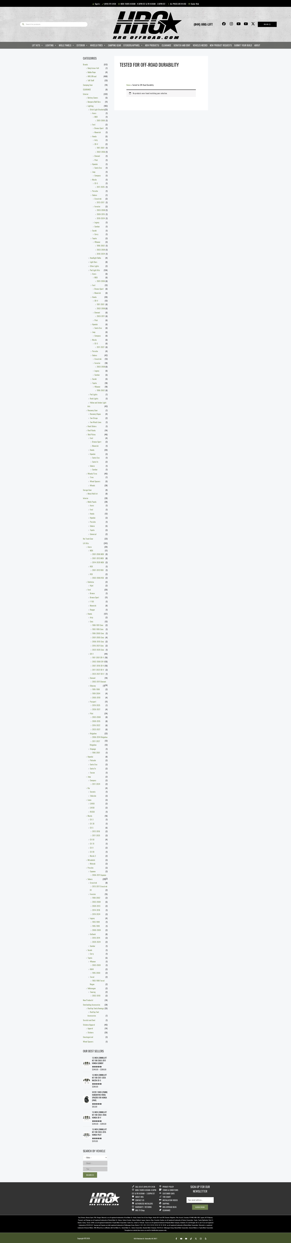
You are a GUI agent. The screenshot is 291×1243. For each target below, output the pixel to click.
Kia (89, 788)
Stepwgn (93, 749)
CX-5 (96, 183)
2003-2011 (101, 316)
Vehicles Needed (200, 45)
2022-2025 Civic (98, 649)
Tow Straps (94, 418)
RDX (91, 566)
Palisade (93, 760)
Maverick (97, 132)
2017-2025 (101, 187)
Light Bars (93, 262)
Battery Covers (93, 97)
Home (128, 85)
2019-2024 (101, 218)
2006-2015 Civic (98, 641)
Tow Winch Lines (95, 422)
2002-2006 (101, 152)
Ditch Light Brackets (97, 109)
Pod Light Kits (95, 270)
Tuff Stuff (91, 80)
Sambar (97, 226)
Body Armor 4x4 (93, 68)
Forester (97, 206)
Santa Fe (95, 461)
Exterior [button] (81, 45)
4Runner (97, 242)
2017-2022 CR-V (98, 669)
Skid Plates (92, 434)
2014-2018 (96, 910)
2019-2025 (96, 705)
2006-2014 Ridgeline (99, 737)
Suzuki (94, 230)
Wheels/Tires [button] (96, 45)
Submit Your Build (243, 45)
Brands (85, 64)
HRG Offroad (92, 76)
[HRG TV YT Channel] (181, 1239)
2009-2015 (101, 214)
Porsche (95, 191)
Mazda (94, 179)
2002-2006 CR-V (98, 661)
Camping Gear (114, 45)
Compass (97, 175)
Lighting (90, 106)
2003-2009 (101, 249)
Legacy (96, 222)
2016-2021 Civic (98, 645)
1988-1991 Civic (97, 625)
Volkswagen (92, 988)
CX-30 (92, 823)
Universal (93, 534)
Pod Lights (93, 394)
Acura (94, 113)
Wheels (92, 485)
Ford (93, 124)
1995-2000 (96, 973)
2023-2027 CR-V (98, 674)
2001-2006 (101, 120)
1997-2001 (100, 147)
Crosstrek (97, 198)
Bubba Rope (92, 72)
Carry (96, 234)
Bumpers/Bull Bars (94, 101)
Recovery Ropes (95, 414)
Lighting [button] (49, 45)
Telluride (93, 795)
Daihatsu (91, 582)
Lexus (89, 800)
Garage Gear (87, 490)
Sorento (92, 791)
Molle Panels (65, 45)
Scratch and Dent (182, 45)
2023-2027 (96, 729)
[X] (196, 1239)
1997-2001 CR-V (98, 657)
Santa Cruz (98, 167)
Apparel (90, 1028)
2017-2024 (96, 784)
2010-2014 (96, 937)
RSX (91, 574)
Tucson (92, 772)
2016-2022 (96, 725)
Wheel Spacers (95, 481)
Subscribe (200, 1207)
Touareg (92, 992)
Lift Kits (36, 45)
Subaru (94, 195)
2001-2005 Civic (98, 637)
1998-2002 (96, 897)
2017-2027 (100, 347)
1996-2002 (101, 245)
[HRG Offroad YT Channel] (186, 1239)
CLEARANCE (166, 45)
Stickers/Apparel (131, 45)
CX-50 (92, 839)
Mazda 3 (93, 856)
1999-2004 (96, 693)
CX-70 (92, 843)
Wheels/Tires (92, 473)
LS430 (92, 807)
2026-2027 (96, 709)
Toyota (94, 238)
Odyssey (93, 685)
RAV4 (92, 969)
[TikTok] (191, 1239)
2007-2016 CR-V (98, 665)
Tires (92, 477)
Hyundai (95, 164)
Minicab (92, 863)
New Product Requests (221, 45)
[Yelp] (206, 1239)
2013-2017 (100, 202)
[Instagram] (201, 1239)
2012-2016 (96, 831)
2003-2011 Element (99, 681)
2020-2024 (96, 942)
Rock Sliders (92, 426)
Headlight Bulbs (95, 258)
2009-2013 (96, 906)
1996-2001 (96, 752)
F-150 (92, 601)
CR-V (96, 144)
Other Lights (94, 266)
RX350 (92, 811)
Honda (94, 136)
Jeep (93, 172)
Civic (91, 621)
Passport (93, 701)
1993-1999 (96, 922)
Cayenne (92, 871)
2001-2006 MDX (98, 554)
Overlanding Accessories (91, 1004)
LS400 (92, 803)
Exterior (85, 94)
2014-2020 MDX (98, 562)
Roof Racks (92, 430)
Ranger (92, 609)
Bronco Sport (99, 128)
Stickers (91, 1032)
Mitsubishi (91, 860)
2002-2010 (96, 995)
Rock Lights (94, 398)
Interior (85, 498)
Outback (93, 934)
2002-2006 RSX (98, 578)
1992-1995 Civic (97, 629)
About (257, 45)
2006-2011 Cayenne (99, 875)
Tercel (92, 977)
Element (97, 156)
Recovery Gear (93, 410)
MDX (96, 116)
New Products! (152, 45)
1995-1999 (96, 926)
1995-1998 (96, 689)
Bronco (92, 593)
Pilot (96, 160)
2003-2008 (101, 210)
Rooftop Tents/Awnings (96, 1008)
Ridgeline (93, 733)
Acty (96, 140)
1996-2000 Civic (98, 633)
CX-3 (91, 819)
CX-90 (92, 851)
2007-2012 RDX (98, 570)
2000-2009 (96, 930)
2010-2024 (101, 253)
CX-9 (91, 847)
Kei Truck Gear (88, 538)
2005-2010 (96, 697)
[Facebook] (176, 1239)
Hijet (91, 585)
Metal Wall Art (93, 493)
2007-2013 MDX (98, 558)
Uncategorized (88, 1037)
